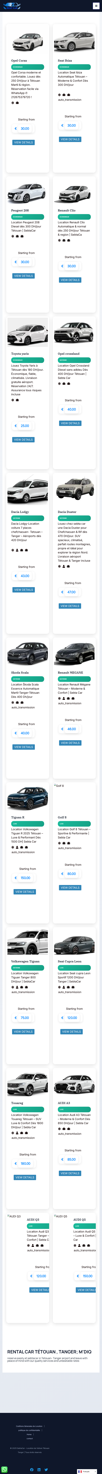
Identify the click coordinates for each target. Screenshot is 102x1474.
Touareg (17, 1103)
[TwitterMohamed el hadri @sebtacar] (46, 1469)
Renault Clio (67, 210)
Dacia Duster (67, 512)
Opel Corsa (19, 60)
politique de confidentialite (29, 1430)
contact (30, 1438)
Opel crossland (68, 354)
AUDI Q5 (79, 1220)
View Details (23, 142)
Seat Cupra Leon (69, 961)
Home (29, 1434)
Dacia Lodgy (20, 512)
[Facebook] (31, 1469)
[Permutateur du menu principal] (96, 6)
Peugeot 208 (20, 210)
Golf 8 (62, 817)
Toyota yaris (20, 354)
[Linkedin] (39, 1469)
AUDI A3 (64, 1103)
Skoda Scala (20, 672)
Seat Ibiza (65, 60)
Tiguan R (17, 817)
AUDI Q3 (33, 1220)
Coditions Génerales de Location (29, 1426)
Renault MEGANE (70, 672)
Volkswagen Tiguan (25, 961)
